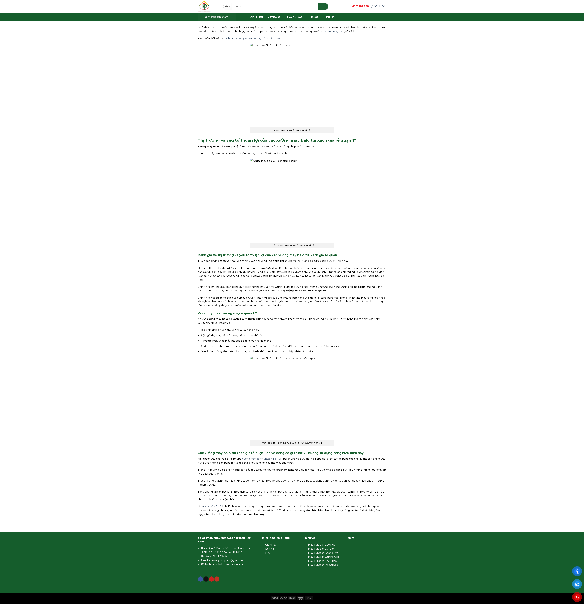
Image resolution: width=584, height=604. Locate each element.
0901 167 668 (219, 556)
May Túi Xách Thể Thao (322, 561)
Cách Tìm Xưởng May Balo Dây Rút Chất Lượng (252, 38)
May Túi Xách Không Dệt (323, 552)
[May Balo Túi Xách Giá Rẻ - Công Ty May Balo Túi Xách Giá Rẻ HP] (204, 6)
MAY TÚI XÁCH (295, 17)
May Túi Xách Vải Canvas (323, 564)
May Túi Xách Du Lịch (321, 548)
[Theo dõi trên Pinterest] (211, 579)
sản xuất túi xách (213, 506)
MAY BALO (274, 17)
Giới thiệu (271, 544)
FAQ (267, 552)
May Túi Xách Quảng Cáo (323, 556)
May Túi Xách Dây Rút (321, 544)
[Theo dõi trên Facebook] (200, 579)
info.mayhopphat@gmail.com (227, 560)
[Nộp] (323, 6)
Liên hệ (329, 17)
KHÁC (314, 17)
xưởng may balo (334, 31)
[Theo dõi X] (206, 579)
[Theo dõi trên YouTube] (216, 579)
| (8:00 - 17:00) (369, 6)
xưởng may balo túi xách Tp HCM (262, 458)
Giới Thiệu (256, 17)
